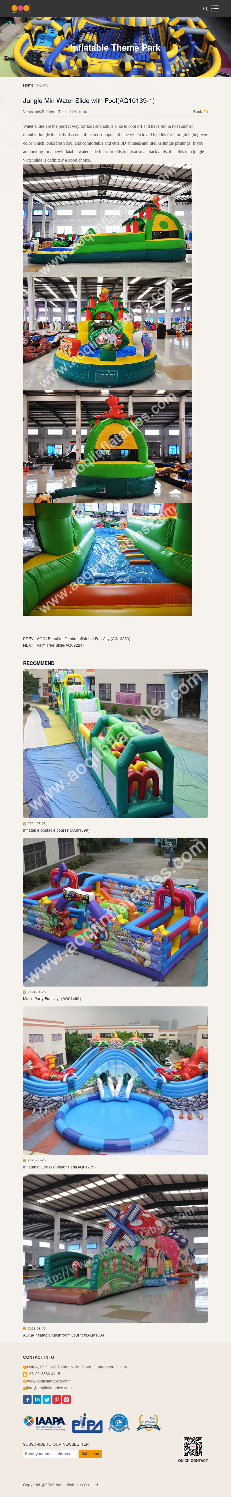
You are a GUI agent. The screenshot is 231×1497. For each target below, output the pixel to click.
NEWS (42, 85)
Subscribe (90, 1454)
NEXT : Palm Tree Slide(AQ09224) (53, 645)
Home (28, 85)
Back (197, 112)
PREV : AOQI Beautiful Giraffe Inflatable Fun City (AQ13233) (76, 638)
